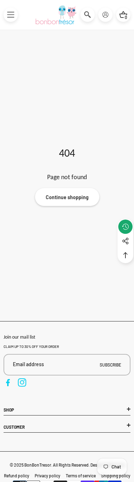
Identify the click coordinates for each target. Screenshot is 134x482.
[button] (11, 15)
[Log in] (105, 14)
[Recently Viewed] (125, 227)
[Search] (87, 14)
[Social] (125, 241)
